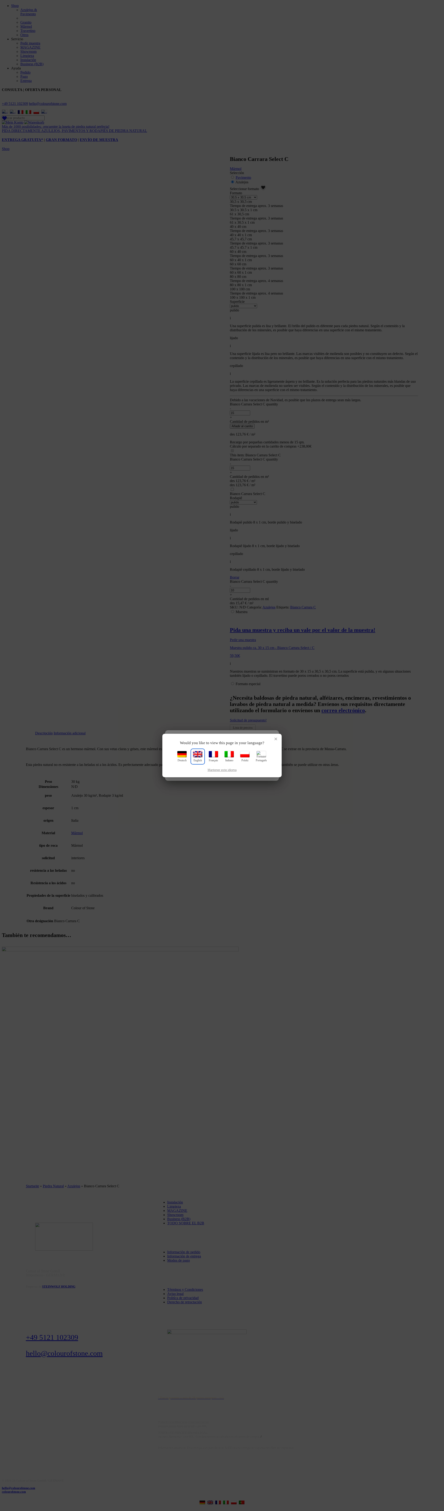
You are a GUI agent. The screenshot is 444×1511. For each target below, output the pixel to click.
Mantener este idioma (222, 770)
